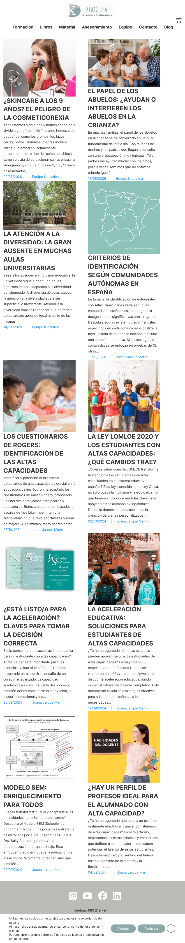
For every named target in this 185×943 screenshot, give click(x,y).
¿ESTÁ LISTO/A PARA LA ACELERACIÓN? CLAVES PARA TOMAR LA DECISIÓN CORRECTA (36, 626)
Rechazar (151, 928)
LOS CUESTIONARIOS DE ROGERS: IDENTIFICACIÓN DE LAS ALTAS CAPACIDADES (35, 453)
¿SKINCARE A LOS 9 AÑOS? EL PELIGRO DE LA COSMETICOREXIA (37, 109)
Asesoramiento (97, 27)
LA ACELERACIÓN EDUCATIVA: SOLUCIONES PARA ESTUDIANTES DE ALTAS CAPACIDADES (120, 626)
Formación (23, 27)
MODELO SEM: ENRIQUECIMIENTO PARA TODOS (32, 796)
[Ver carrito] (179, 20)
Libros (46, 27)
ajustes (23, 939)
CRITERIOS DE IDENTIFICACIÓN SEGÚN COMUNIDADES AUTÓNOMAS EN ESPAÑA (123, 275)
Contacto (148, 27)
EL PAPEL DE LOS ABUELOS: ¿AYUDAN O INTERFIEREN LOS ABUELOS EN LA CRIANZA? (122, 108)
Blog (168, 27)
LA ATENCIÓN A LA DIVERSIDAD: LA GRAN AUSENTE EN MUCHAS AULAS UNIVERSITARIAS (37, 251)
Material (67, 27)
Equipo (125, 27)
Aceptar (123, 928)
